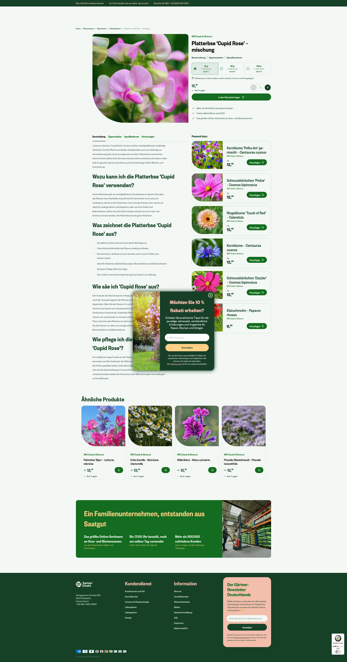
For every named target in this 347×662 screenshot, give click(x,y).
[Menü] (342, 635)
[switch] (338, 651)
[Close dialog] (210, 295)
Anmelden (187, 347)
